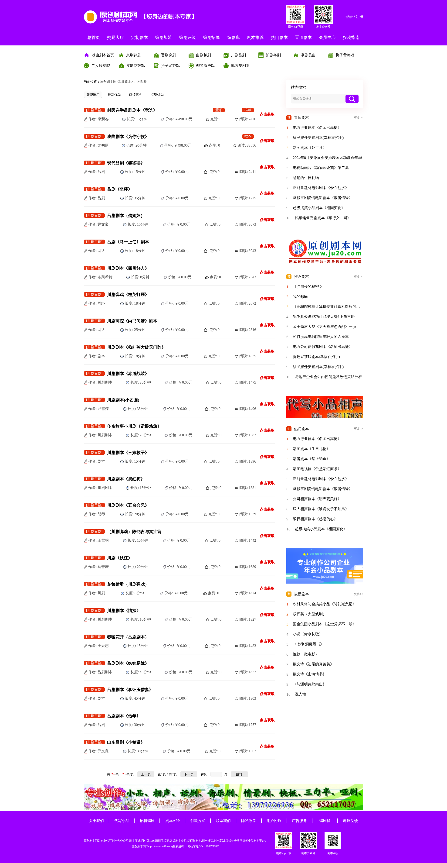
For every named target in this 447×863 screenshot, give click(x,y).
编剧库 (233, 37)
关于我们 (96, 821)
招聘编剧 (147, 821)
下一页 (189, 774)
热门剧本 (279, 37)
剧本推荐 (255, 37)
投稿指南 (351, 37)
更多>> (358, 117)
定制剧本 (139, 37)
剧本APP (172, 821)
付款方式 (197, 821)
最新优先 (114, 94)
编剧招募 (211, 37)
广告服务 (299, 821)
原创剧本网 (108, 81)
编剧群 (324, 821)
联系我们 (223, 821)
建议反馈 (350, 821)
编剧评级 (187, 37)
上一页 (146, 774)
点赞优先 (157, 94)
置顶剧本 (303, 37)
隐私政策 (248, 821)
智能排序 (92, 94)
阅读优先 (135, 94)
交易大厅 (115, 37)
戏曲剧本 (124, 81)
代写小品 (121, 821)
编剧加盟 (163, 37)
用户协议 (274, 821)
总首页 (93, 37)
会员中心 (327, 37)
